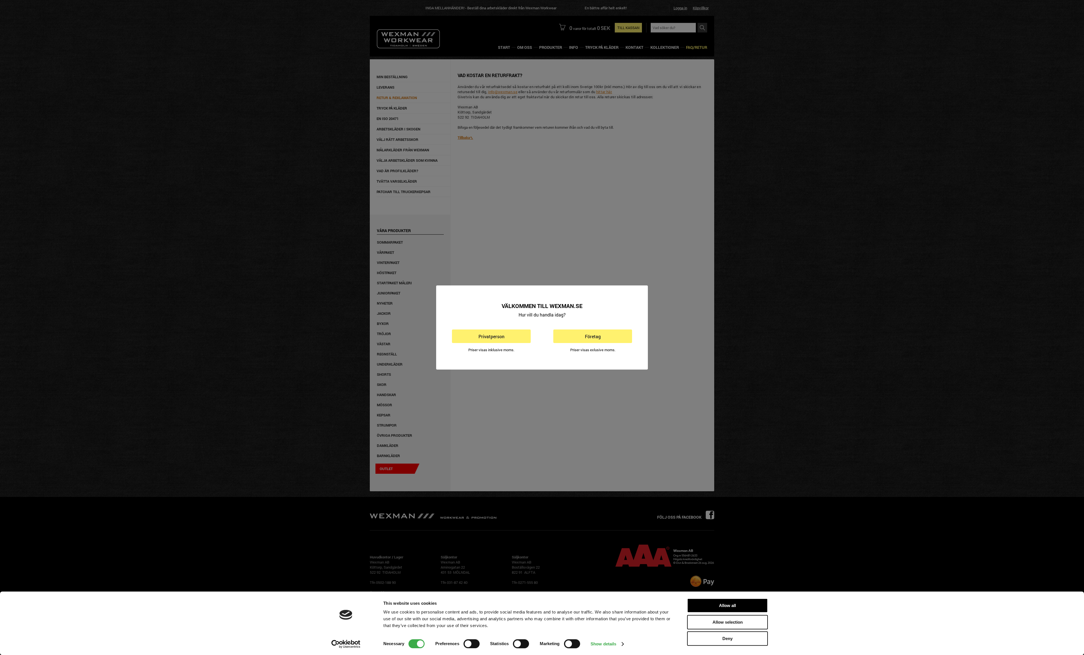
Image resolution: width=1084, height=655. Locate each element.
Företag (593, 336)
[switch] (472, 643)
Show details (603, 643)
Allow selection (728, 622)
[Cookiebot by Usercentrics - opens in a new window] (346, 644)
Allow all (727, 605)
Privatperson (491, 336)
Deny (727, 638)
